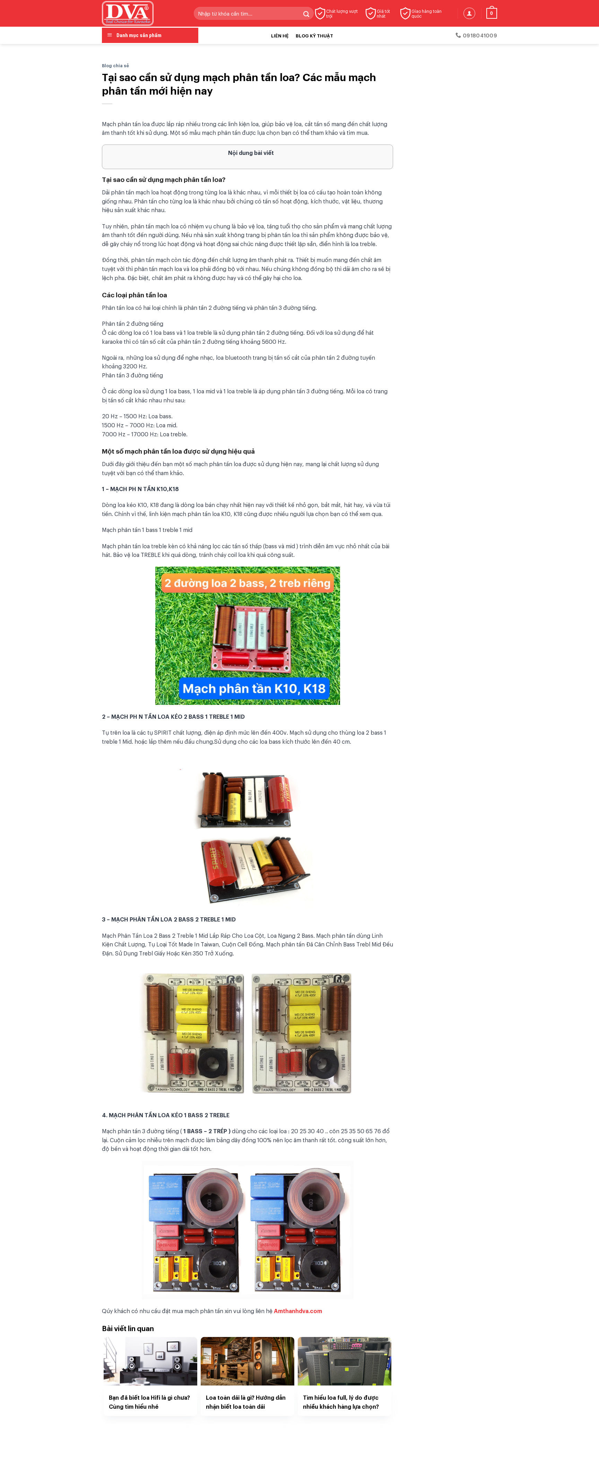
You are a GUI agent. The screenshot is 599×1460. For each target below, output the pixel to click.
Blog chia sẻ (115, 65)
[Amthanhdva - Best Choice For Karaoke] (142, 13)
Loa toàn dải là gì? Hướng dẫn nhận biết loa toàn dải (246, 1401)
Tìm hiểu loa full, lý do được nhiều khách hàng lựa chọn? (341, 1401)
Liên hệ (280, 35)
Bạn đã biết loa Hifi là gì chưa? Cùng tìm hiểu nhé (149, 1401)
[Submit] (306, 13)
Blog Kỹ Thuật (314, 35)
